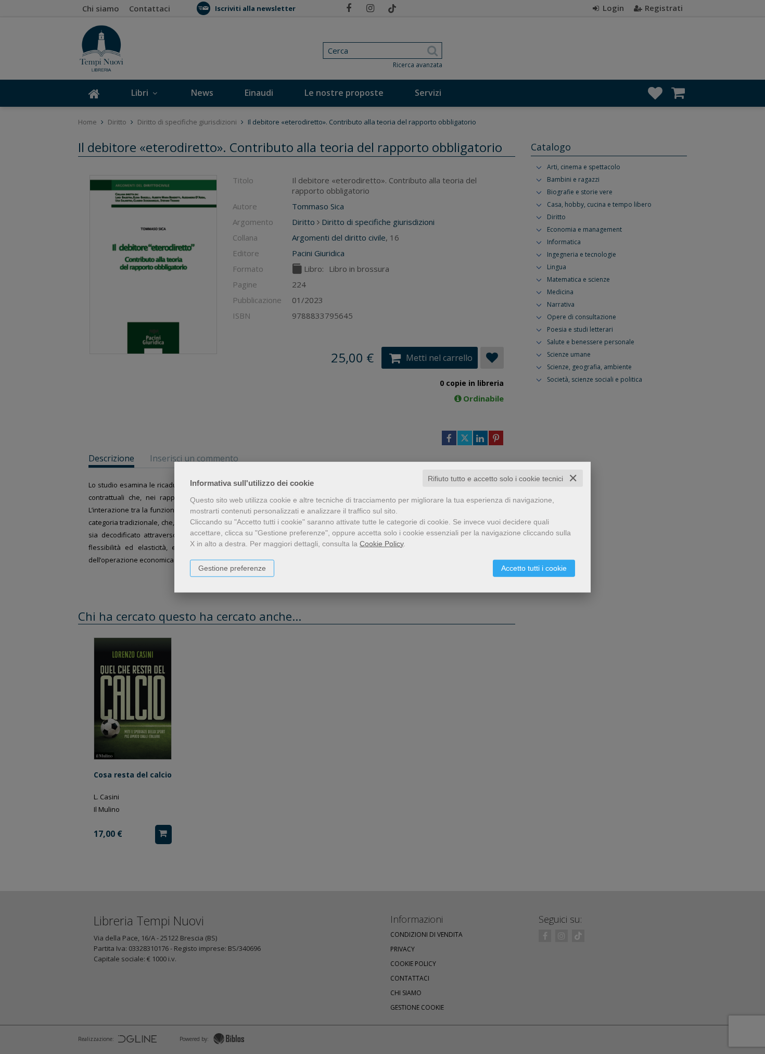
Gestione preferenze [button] (232, 567)
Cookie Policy (381, 543)
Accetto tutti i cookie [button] (534, 567)
